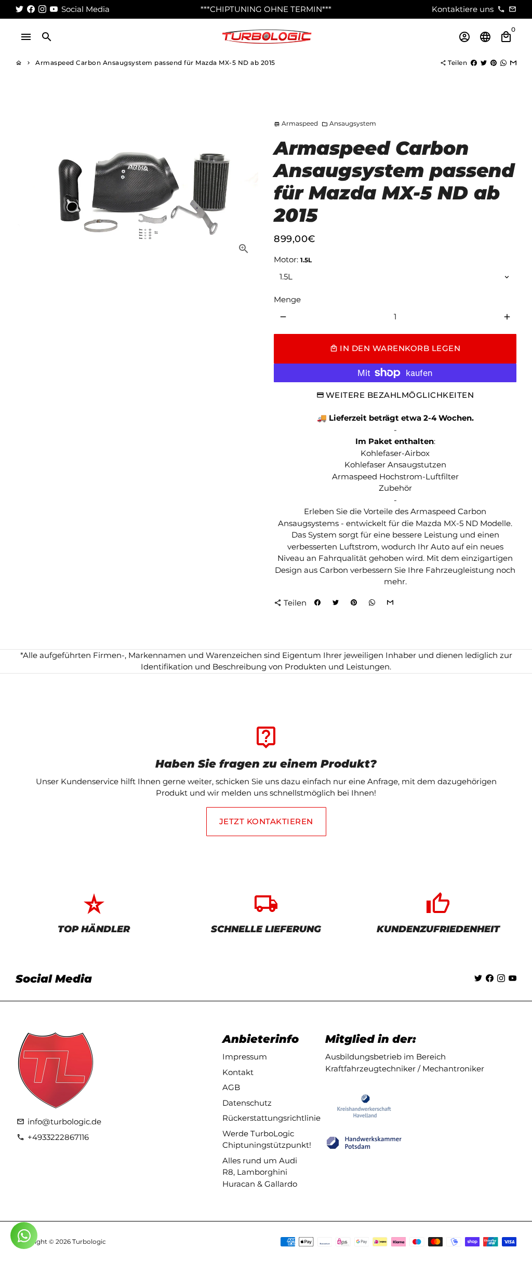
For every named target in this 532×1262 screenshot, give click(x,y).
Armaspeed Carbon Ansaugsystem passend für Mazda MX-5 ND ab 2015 (155, 62)
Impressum (244, 1057)
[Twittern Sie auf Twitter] (484, 62)
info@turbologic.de (59, 1121)
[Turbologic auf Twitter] (19, 9)
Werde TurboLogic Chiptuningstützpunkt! (266, 1139)
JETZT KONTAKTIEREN (266, 821)
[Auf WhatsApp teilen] (503, 62)
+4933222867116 (53, 1137)
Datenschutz (247, 1103)
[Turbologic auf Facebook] (31, 9)
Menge (287, 299)
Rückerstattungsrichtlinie (271, 1118)
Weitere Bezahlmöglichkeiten (400, 395)
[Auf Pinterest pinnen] (493, 62)
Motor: (293, 259)
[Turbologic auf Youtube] (54, 9)
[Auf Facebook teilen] (474, 62)
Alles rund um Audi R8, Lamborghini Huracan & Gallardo (259, 1172)
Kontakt (238, 1072)
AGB (231, 1087)
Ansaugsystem (349, 123)
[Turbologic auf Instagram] (42, 9)
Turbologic (89, 1241)
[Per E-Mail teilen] (513, 62)
